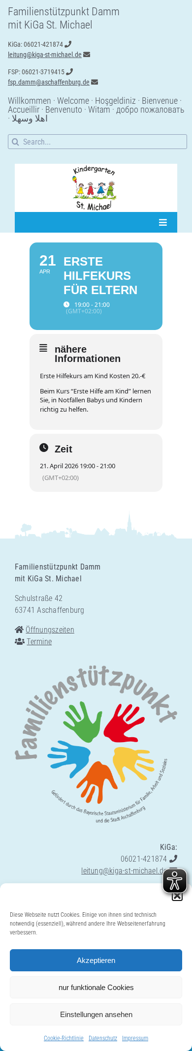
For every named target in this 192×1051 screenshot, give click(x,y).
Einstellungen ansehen (96, 1014)
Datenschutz (103, 1038)
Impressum (135, 1038)
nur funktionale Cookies (96, 987)
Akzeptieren (96, 960)
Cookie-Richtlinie (64, 1038)
